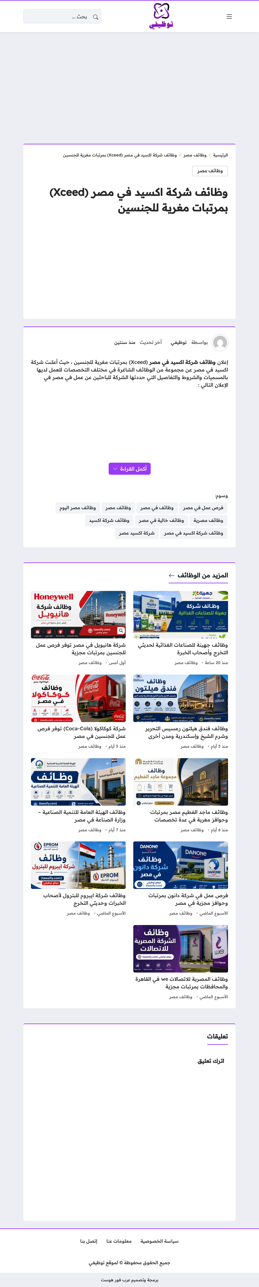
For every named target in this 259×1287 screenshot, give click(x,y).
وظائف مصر (195, 154)
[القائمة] (229, 16)
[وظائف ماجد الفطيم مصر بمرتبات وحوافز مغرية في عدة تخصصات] (180, 796)
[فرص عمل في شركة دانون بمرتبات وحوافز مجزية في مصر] (180, 879)
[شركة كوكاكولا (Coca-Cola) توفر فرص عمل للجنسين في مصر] (78, 713)
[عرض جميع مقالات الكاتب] (220, 343)
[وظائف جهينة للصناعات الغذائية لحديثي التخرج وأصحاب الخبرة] (180, 629)
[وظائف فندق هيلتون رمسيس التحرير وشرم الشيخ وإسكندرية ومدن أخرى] (180, 713)
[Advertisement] (129, 84)
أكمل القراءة (133, 469)
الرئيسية (220, 154)
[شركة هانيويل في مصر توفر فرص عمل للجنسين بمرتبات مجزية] (78, 629)
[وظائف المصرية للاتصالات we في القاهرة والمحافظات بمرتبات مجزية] (180, 963)
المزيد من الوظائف (203, 575)
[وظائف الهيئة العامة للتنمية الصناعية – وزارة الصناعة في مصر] (78, 796)
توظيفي (179, 342)
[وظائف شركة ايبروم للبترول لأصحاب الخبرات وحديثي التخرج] (78, 879)
